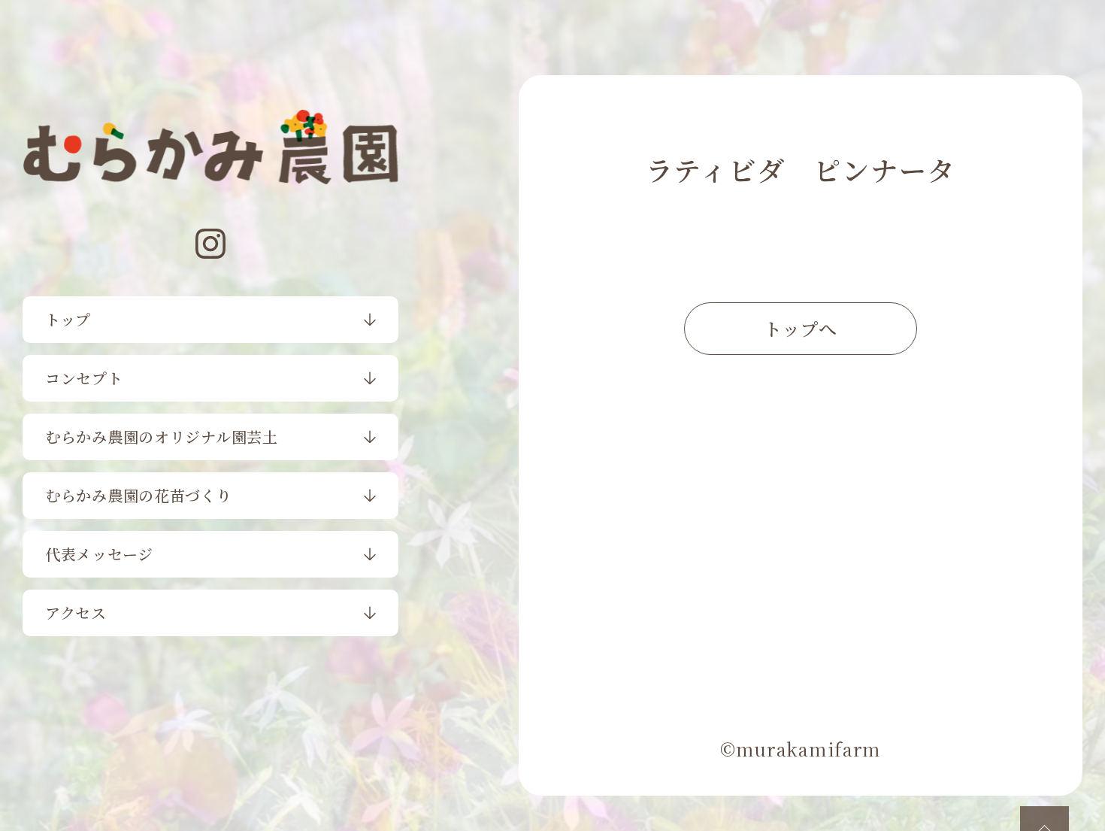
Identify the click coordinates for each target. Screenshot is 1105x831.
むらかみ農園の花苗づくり (138, 495)
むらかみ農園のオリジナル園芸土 (161, 436)
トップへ (800, 328)
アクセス (76, 612)
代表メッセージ (99, 554)
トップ (68, 319)
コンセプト (84, 378)
